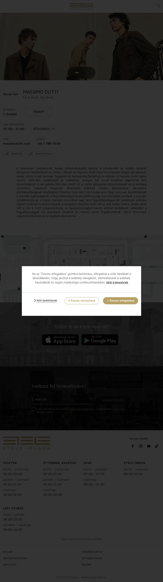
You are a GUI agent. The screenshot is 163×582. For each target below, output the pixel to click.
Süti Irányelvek (117, 282)
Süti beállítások (47, 300)
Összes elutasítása (83, 300)
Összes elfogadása (122, 300)
